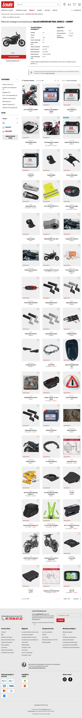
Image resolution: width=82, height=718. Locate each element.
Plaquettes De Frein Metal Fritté (51, 591)
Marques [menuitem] (39, 10)
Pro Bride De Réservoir (51, 461)
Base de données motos (8, 640)
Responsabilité (46, 642)
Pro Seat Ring (71, 558)
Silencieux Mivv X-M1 (31, 206)
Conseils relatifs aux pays (29, 637)
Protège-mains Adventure (71, 239)
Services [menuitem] (54, 10)
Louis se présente (47, 632)
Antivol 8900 (51, 364)
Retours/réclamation (7, 650)
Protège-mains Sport (31, 364)
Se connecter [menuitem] (77, 10)
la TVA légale (44, 709)
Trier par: (64, 80)
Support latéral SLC (72, 430)
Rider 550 (71, 591)
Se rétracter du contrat (7, 652)
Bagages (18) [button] (6, 92)
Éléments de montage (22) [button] (9, 107)
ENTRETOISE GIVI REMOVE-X (30, 558)
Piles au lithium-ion (71, 109)
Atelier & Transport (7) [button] (8, 104)
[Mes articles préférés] (74, 4)
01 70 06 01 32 (13, 619)
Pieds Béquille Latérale (30, 142)
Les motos (25, 650)
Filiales (44, 634)
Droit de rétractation (68, 640)
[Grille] (55, 80)
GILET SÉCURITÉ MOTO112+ (51, 206)
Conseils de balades (27, 634)
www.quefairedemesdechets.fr (37, 668)
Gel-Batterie (31, 175)
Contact (3, 632)
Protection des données (69, 637)
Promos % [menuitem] (32, 10)
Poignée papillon (51, 175)
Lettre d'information (6, 642)
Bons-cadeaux (5, 645)
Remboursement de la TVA (49, 640)
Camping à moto (26, 655)
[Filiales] (64, 4)
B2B (2, 634)
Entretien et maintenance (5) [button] (9, 88)
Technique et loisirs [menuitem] (21, 10)
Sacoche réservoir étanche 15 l (30, 525)
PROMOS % (8, 131)
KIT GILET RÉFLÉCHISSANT (51, 525)
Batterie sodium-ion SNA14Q (72, 142)
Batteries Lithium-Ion (51, 430)
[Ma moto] (69, 4)
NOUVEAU (8, 127)
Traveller (72, 492)
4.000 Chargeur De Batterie (30, 302)
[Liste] (58, 81)
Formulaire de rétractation (70, 642)
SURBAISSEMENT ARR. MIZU (51, 239)
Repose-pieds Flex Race (51, 302)
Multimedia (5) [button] (6, 101)
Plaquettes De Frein (72, 461)
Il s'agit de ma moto (13, 56)
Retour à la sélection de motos (11, 17)
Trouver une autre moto (12, 61)
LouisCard (4, 647)
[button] (58, 4)
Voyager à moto (26, 647)
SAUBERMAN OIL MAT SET (30, 397)
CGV (64, 634)
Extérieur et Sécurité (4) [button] (9, 98)
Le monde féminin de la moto (30, 632)
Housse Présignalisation (72, 397)
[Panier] (79, 4)
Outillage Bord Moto (72, 333)
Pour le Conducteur (27, 652)
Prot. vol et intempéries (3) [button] (9, 95)
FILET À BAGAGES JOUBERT (31, 109)
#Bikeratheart (25, 645)
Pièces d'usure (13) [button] (7, 84)
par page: (38, 80)
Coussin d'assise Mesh (71, 175)
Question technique (6, 637)
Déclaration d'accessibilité (70, 645)
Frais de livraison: (31, 711)
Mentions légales (67, 632)
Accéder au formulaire (50, 73)
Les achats (45, 637)
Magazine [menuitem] (47, 10)
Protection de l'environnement (71, 647)
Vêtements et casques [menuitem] (7, 10)
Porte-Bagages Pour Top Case (51, 270)
